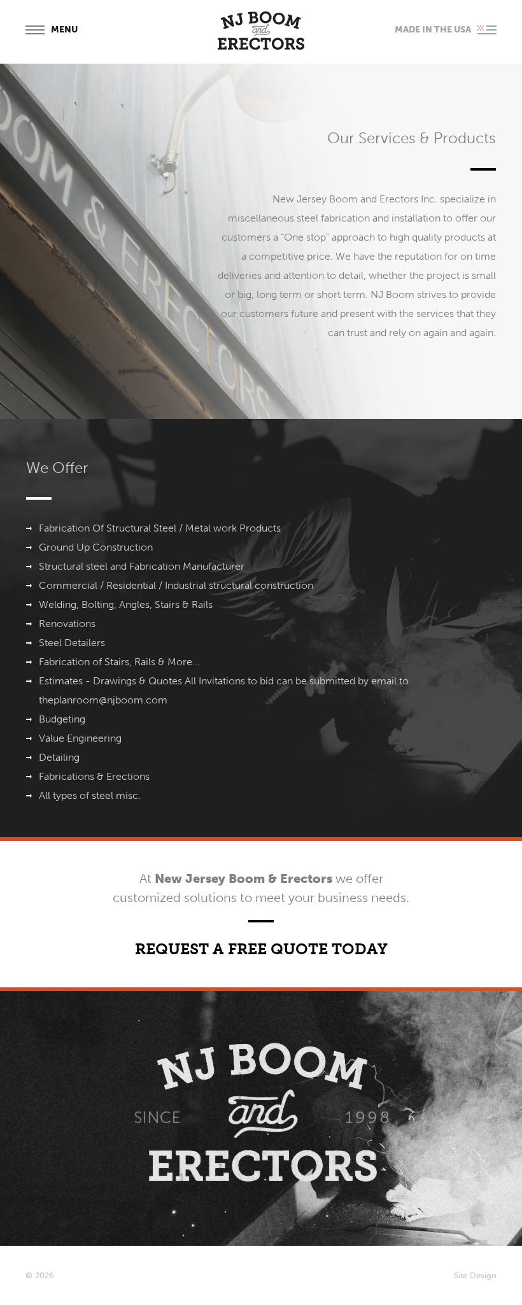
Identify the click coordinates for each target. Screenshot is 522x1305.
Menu (64, 30)
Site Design (475, 1275)
